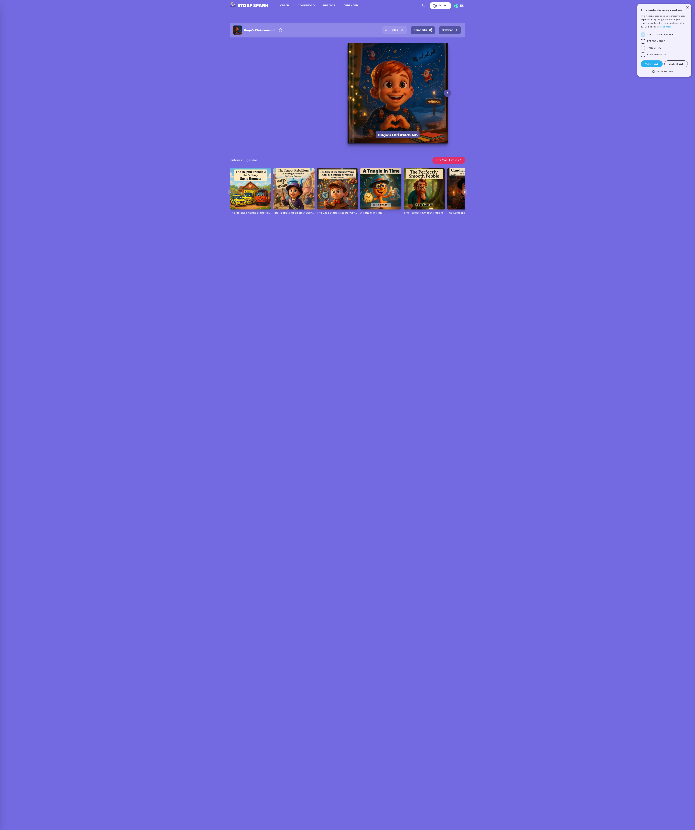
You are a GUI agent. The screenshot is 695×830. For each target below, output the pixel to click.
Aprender (351, 5)
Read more (666, 26)
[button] (664, 71)
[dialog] (664, 40)
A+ (402, 30)
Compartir (420, 30)
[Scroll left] (230, 192)
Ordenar (447, 30)
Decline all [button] (676, 63)
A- (386, 30)
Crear (284, 5)
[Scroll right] (464, 192)
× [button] (687, 7)
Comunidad (306, 5)
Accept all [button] (651, 63)
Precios (329, 5)
